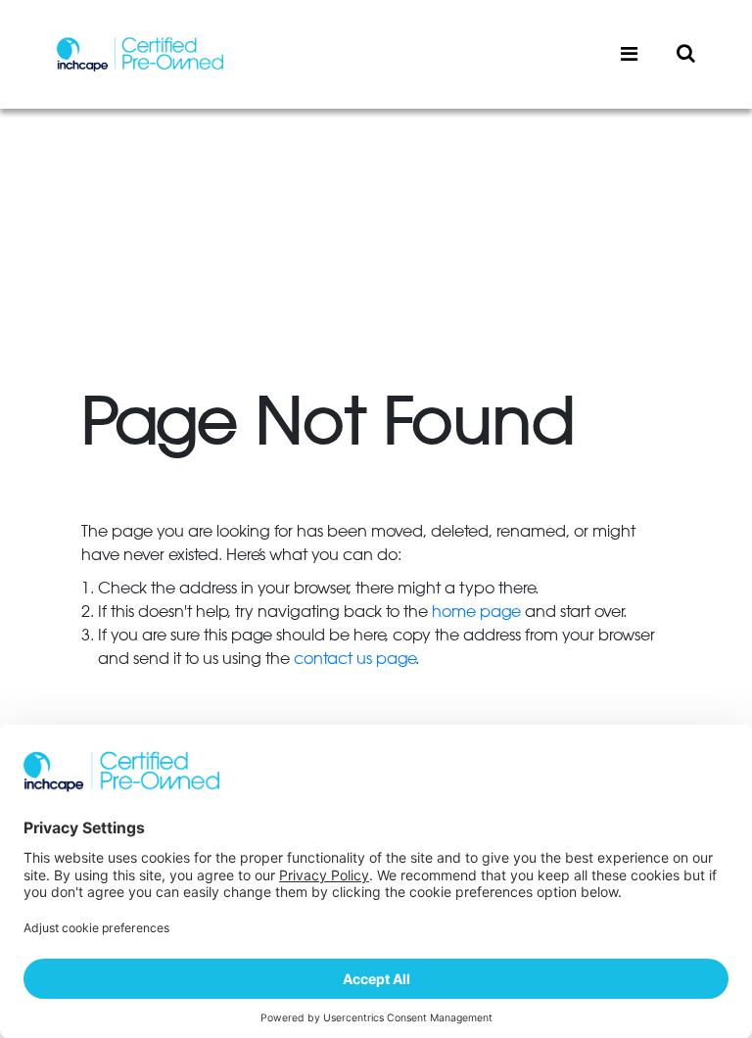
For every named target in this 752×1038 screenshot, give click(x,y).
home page (476, 612)
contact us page (354, 659)
